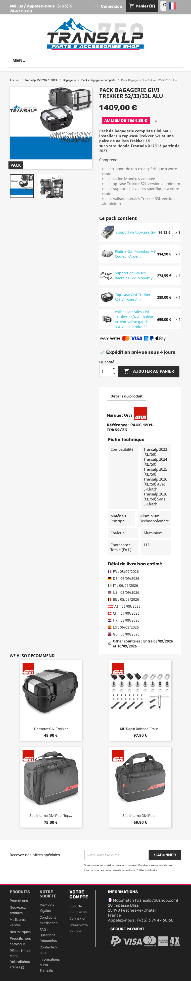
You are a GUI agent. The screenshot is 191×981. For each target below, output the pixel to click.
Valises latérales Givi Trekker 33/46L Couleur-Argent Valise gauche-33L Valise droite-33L (135, 319)
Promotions (19, 901)
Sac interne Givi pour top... (50, 816)
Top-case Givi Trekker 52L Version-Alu (132, 297)
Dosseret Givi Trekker (51, 729)
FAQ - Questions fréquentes (48, 935)
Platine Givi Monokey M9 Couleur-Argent (135, 254)
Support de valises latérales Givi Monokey (133, 275)
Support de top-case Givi (136, 232)
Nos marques (20, 932)
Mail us (16, 6)
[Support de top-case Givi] (107, 232)
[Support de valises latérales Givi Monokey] (107, 275)
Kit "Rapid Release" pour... (140, 729)
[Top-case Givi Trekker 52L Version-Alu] (107, 296)
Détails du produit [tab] (126, 396)
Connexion (77, 918)
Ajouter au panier (149, 371)
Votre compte (78, 894)
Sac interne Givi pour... (140, 816)
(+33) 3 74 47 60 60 (155, 920)
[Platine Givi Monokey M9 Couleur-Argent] (107, 253)
